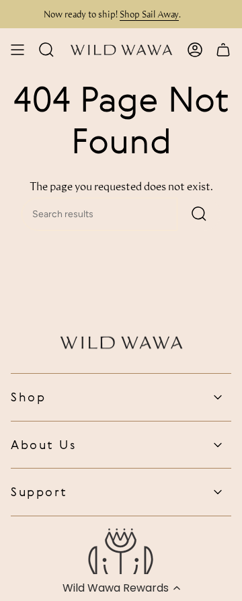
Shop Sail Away (146, 14)
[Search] (198, 214)
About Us (43, 444)
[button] (121, 587)
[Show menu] (17, 49)
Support (39, 491)
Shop (28, 397)
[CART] (223, 49)
